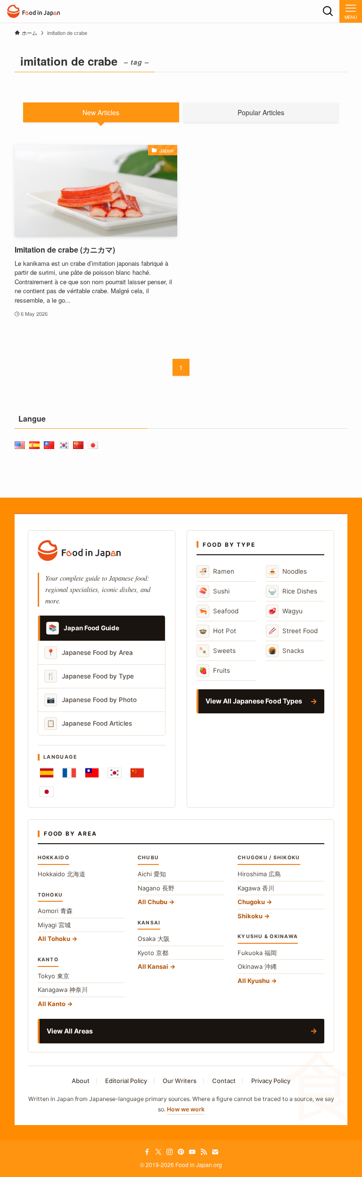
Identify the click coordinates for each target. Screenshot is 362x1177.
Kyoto (153, 953)
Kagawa (256, 888)
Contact (224, 1080)
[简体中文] (137, 773)
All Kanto (52, 1004)
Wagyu (285, 611)
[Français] (69, 773)
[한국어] (114, 773)
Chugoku (251, 902)
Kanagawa (63, 989)
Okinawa (257, 966)
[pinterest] (181, 1152)
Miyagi (54, 925)
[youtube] (192, 1152)
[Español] (47, 773)
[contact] (215, 1152)
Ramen (216, 571)
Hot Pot (217, 631)
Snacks (286, 650)
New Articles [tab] (100, 112)
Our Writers (180, 1080)
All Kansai (153, 966)
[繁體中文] (92, 773)
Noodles (287, 571)
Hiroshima (259, 874)
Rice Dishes (292, 591)
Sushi (214, 591)
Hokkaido (61, 874)
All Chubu (152, 902)
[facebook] (147, 1152)
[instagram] (169, 1152)
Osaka (154, 938)
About (81, 1080)
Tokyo (53, 976)
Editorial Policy (126, 1080)
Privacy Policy (270, 1080)
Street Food (293, 631)
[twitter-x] (158, 1152)
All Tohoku (54, 938)
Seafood (219, 611)
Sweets (217, 650)
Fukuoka (257, 953)
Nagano (156, 888)
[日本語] (47, 792)
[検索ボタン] (328, 11)
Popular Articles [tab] (261, 112)
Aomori (55, 911)
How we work (186, 1109)
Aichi (152, 874)
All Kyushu (254, 980)
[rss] (203, 1152)
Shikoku (250, 916)
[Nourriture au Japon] (33, 11)
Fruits (214, 670)
